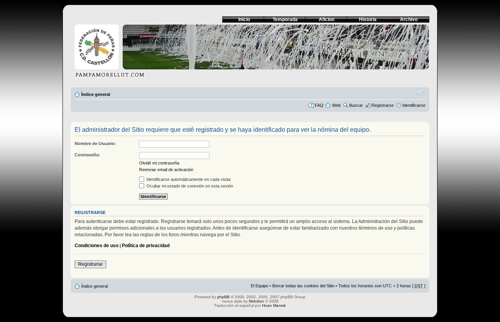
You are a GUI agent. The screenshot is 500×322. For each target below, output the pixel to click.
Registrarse (382, 105)
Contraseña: (87, 154)
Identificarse (413, 105)
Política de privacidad (146, 245)
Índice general (95, 94)
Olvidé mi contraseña (159, 163)
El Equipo (259, 285)
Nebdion (256, 301)
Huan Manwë (274, 305)
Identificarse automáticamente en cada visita (187, 179)
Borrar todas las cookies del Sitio (303, 285)
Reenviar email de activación (166, 169)
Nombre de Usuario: (95, 143)
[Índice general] (250, 53)
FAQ (319, 105)
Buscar (356, 105)
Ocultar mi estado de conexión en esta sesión (189, 186)
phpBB (223, 297)
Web (336, 105)
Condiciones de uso (96, 245)
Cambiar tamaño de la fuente (419, 92)
